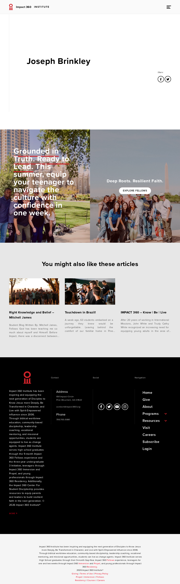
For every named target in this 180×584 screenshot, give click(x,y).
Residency (92, 567)
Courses (91, 580)
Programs (151, 414)
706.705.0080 (63, 419)
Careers (149, 435)
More (12, 513)
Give (146, 400)
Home (147, 393)
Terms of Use (86, 573)
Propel (97, 563)
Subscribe (151, 442)
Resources (151, 421)
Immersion (84, 563)
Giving (75, 573)
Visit (146, 428)
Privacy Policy (101, 573)
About (148, 407)
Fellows (110, 560)
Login (147, 449)
